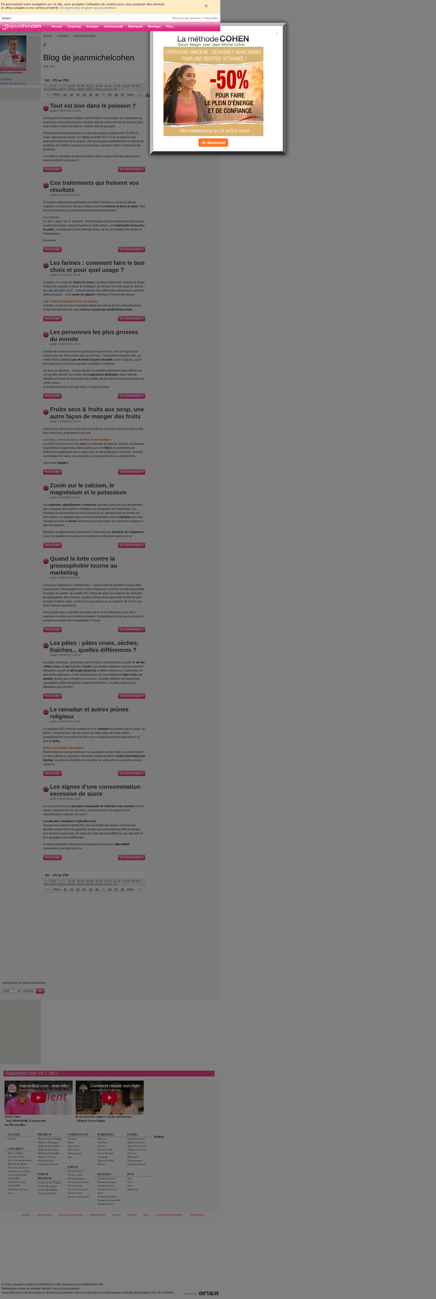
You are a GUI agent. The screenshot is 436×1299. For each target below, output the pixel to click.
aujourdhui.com (22, 26)
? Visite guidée (210, 18)
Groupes (92, 26)
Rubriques (135, 26)
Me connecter (192, 18)
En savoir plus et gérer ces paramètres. (88, 8)
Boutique (154, 26)
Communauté (113, 26)
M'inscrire (177, 18)
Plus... (170, 26)
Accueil (57, 26)
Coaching (74, 26)
